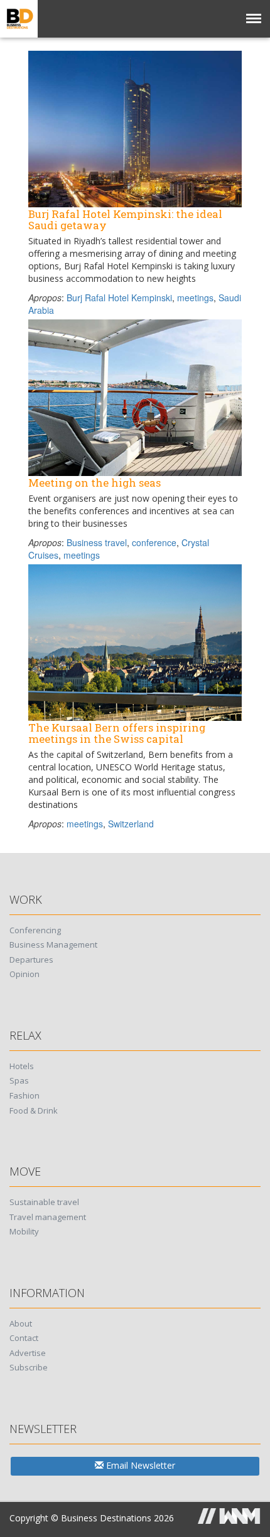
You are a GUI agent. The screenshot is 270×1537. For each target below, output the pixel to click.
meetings (195, 297)
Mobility (24, 1231)
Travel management (47, 1217)
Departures (31, 959)
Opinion (24, 974)
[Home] (19, 19)
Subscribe (28, 1367)
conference (154, 542)
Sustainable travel (44, 1202)
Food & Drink (33, 1110)
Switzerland (131, 823)
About (20, 1323)
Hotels (21, 1066)
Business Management (53, 944)
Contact (23, 1337)
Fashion (24, 1095)
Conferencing (35, 930)
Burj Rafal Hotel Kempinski (119, 297)
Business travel (97, 542)
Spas (19, 1080)
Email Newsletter (139, 1465)
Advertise (27, 1352)
